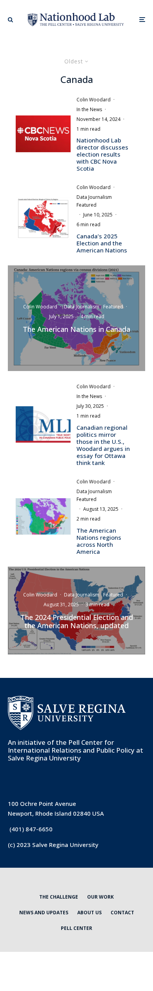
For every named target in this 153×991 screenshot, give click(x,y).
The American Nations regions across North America (98, 541)
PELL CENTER (76, 928)
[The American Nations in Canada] (76, 318)
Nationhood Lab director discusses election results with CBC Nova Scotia (102, 154)
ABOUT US (89, 912)
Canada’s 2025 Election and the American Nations (101, 243)
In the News (89, 109)
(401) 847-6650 (31, 829)
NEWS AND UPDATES (43, 912)
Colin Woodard (93, 99)
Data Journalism (94, 197)
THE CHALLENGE (58, 897)
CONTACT (122, 912)
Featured (86, 205)
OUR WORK (100, 897)
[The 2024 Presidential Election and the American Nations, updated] (76, 610)
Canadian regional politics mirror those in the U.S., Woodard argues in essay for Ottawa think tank (103, 445)
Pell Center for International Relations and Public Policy (71, 746)
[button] (10, 19)
